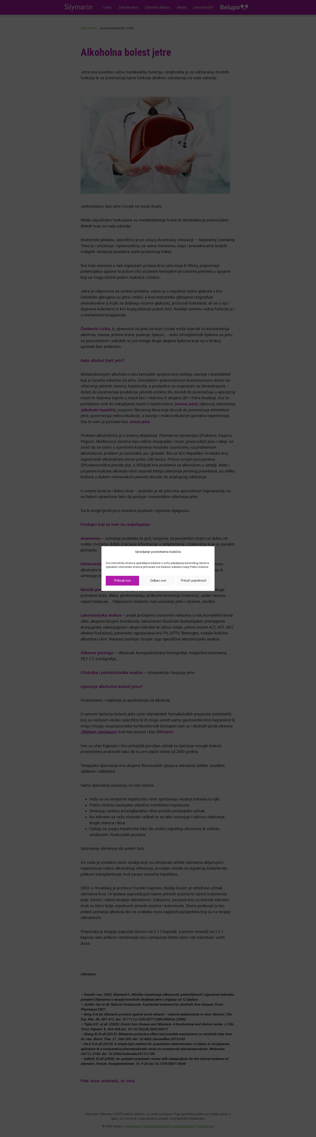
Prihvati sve (122, 580)
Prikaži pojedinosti (193, 580)
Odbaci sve (158, 580)
